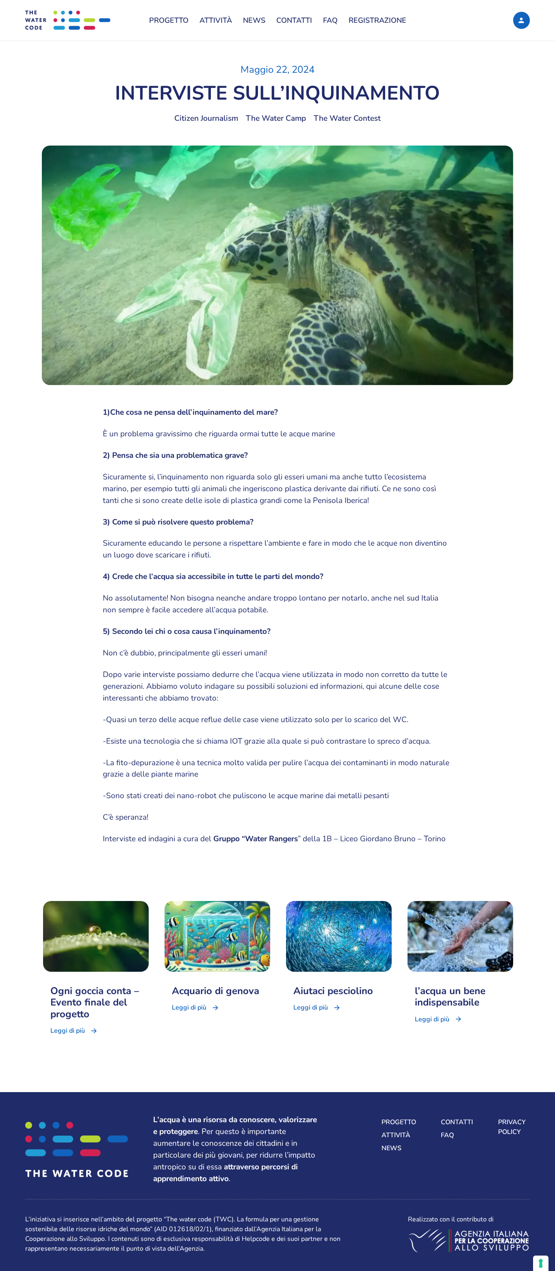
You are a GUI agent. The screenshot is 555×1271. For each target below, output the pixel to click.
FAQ (330, 20)
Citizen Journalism (206, 118)
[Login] (521, 20)
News (254, 20)
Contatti (294, 20)
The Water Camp (276, 118)
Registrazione (377, 20)
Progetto (169, 20)
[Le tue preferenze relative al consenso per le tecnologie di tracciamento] (540, 1263)
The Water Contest (347, 118)
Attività (215, 20)
